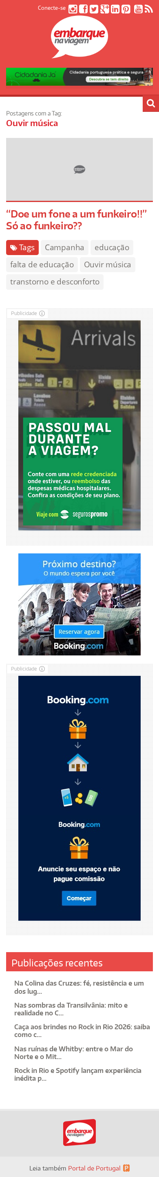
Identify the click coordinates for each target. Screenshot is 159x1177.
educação (112, 247)
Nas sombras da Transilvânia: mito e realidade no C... (71, 1009)
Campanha (64, 247)
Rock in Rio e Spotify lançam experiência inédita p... (77, 1074)
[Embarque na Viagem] (79, 54)
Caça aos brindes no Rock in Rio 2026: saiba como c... (82, 1031)
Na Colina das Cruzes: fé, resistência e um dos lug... (79, 987)
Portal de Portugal (94, 1168)
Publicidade (24, 313)
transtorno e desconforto (54, 281)
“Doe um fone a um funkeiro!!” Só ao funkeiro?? (76, 219)
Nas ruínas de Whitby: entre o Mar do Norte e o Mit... (73, 1053)
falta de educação (42, 264)
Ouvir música (108, 264)
